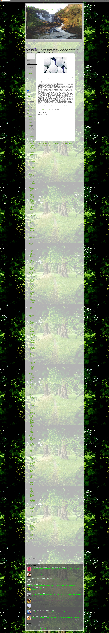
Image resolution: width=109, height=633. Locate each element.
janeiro (30, 538)
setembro (31, 119)
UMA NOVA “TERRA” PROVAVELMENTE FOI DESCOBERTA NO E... (32, 475)
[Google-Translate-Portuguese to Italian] (34, 55)
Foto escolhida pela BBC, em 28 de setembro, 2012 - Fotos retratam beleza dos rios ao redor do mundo (46, 40)
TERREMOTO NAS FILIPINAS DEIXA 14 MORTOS (31, 469)
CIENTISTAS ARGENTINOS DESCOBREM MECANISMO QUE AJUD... (32, 347)
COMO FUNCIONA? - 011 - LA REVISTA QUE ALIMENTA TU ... (32, 500)
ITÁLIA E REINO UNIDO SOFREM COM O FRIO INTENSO (32, 402)
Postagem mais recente (43, 143)
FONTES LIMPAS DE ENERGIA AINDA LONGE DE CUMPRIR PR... (31, 424)
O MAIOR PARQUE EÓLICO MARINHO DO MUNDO (32, 412)
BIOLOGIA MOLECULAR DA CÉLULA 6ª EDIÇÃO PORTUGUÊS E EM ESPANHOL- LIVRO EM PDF (49, 567)
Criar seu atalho (29, 92)
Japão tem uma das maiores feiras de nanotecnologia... (32, 269)
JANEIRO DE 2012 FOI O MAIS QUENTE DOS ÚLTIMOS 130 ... (32, 233)
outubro (30, 117)
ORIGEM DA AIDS (31, 251)
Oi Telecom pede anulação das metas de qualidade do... (32, 534)
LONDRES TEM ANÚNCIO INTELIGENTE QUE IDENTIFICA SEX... (32, 163)
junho (30, 123)
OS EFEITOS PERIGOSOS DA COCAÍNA (39, 593)
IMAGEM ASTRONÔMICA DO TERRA (32, 523)
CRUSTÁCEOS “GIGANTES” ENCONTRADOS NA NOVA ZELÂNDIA (32, 481)
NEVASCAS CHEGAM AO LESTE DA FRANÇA (32, 485)
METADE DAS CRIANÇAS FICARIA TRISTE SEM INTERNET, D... (32, 512)
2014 (29, 110)
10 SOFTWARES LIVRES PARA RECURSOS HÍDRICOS (37, 584)
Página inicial (56, 143)
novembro (31, 116)
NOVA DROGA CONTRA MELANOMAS (32, 142)
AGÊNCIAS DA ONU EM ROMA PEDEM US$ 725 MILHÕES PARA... (32, 275)
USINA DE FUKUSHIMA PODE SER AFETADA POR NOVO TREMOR (31, 324)
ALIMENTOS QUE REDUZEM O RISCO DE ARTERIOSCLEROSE (32, 341)
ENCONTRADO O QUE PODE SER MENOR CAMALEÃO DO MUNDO (32, 312)
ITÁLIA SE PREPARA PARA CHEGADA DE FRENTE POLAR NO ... (32, 438)
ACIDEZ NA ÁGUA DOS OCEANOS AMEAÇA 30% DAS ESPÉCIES (32, 226)
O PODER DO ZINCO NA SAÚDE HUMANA (39, 616)
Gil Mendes (30, 96)
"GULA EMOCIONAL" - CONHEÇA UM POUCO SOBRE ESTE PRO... (32, 459)
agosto (30, 120)
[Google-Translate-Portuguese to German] (32, 55)
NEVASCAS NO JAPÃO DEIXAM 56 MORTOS (31, 495)
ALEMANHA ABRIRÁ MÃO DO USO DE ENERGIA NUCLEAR (42, 604)
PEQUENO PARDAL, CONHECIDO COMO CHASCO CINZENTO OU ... (32, 294)
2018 (29, 104)
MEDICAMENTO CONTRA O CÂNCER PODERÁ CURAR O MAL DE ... (32, 418)
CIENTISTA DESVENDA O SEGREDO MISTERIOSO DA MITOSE (32, 195)
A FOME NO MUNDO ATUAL (37, 599)
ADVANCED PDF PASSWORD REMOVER (31, 387)
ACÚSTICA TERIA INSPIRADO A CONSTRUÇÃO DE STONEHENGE (32, 246)
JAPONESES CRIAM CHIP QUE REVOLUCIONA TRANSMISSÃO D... (32, 170)
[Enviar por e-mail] (54, 109)
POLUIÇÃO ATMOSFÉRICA (32, 454)
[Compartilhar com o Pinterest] (58, 109)
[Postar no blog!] (55, 109)
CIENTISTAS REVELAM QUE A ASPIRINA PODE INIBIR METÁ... (32, 330)
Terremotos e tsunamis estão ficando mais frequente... (32, 335)
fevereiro (31, 129)
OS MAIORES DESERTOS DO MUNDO (31, 265)
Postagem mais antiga (68, 143)
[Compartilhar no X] (56, 109)
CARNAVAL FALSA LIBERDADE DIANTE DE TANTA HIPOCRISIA (31, 201)
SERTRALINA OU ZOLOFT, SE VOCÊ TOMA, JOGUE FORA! (43, 610)
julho (30, 122)
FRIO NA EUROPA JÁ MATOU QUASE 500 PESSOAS (31, 443)
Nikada (59, 628)
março (30, 128)
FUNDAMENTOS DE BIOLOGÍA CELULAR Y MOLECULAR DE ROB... (32, 376)
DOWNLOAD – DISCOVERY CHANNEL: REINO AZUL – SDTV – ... (31, 261)
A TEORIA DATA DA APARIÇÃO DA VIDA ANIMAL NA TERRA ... (32, 464)
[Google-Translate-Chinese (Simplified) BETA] (28, 55)
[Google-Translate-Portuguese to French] (30, 55)
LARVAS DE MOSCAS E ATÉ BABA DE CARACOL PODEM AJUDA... (32, 528)
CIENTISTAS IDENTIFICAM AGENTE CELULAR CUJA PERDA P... (32, 147)
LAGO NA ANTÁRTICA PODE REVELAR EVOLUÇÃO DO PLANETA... (31, 431)
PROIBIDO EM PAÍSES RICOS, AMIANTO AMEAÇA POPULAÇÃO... (32, 214)
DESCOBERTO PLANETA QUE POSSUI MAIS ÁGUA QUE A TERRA (32, 183)
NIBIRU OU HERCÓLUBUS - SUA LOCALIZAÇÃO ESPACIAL (42, 578)
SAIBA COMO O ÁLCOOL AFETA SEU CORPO (32, 359)
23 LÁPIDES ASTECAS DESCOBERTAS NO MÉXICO (32, 307)
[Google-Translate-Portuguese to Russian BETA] (32, 57)
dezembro (31, 114)
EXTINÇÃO (31, 394)
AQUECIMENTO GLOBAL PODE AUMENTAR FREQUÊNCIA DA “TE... (32, 317)
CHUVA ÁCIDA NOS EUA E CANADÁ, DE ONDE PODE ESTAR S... (32, 138)
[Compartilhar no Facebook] (57, 109)
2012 (29, 113)
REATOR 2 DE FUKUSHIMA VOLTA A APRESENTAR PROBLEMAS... (32, 369)
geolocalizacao (29, 73)
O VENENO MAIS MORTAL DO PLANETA (39, 587)
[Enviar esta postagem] (52, 109)
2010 (29, 541)
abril (30, 126)
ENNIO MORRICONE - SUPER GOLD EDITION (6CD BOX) (32, 190)
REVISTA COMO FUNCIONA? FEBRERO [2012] (32, 158)
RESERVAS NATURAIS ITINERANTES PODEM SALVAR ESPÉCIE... (31, 207)
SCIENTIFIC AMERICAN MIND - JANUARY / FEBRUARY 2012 (31, 449)
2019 (29, 103)
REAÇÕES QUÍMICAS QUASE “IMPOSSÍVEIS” (32, 518)
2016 (29, 107)
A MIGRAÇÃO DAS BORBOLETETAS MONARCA (32, 407)
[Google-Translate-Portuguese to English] (30, 57)
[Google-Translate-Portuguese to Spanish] (34, 57)
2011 (29, 540)
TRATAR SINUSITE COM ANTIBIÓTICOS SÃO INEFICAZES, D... (32, 301)
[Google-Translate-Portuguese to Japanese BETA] (28, 57)
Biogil (30, 7)
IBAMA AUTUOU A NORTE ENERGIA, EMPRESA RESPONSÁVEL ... (32, 239)
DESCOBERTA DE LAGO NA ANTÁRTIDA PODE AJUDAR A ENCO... (32, 287)
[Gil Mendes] (28, 91)
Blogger (67, 628)
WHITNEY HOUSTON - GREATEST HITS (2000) (31, 397)
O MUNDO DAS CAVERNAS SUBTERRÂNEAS (32, 364)
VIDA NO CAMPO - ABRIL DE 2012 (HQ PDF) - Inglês (32, 133)
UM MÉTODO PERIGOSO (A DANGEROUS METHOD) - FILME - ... (32, 490)
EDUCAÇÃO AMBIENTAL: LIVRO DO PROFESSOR (32, 391)
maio (30, 125)
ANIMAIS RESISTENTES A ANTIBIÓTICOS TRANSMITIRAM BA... (32, 177)
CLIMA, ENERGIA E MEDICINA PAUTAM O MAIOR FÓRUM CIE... (32, 281)
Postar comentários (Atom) (45, 145)
